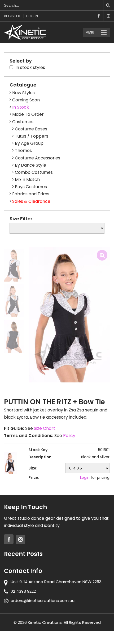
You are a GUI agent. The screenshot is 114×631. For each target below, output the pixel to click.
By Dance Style (30, 165)
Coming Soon (26, 100)
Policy (69, 435)
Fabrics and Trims (30, 194)
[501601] (14, 265)
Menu (90, 32)
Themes (23, 150)
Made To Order (28, 114)
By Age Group (29, 143)
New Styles (23, 93)
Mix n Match (27, 179)
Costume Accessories (37, 158)
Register (12, 16)
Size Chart (44, 428)
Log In (32, 16)
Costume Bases (31, 129)
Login (85, 477)
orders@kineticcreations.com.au (42, 600)
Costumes (22, 122)
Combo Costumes (34, 172)
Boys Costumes (31, 187)
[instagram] (20, 539)
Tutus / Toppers (31, 136)
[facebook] (9, 539)
